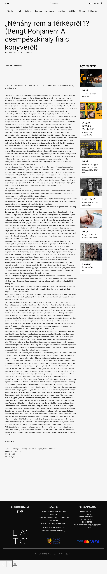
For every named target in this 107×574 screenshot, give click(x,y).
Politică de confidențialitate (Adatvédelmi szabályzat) (53, 519)
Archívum (49, 11)
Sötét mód (96, 3)
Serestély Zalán (10, 52)
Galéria (28, 11)
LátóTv (72, 11)
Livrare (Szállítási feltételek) (53, 527)
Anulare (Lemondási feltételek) (53, 531)
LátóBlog (61, 11)
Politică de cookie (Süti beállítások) (53, 524)
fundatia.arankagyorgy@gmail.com (90, 526)
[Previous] (3, 563)
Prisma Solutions (66, 554)
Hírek (19, 11)
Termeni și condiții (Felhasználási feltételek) (53, 512)
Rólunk (82, 11)
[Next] (9, 563)
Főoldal (10, 11)
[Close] (15, 564)
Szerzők (38, 11)
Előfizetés (92, 11)
